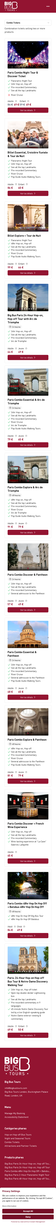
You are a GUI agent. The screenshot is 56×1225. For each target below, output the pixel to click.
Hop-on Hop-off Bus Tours (18, 1134)
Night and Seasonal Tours (17, 1138)
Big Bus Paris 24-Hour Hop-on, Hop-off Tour (27, 1167)
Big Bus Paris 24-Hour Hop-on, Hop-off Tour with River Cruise (28, 1163)
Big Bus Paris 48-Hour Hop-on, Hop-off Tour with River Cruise (28, 1178)
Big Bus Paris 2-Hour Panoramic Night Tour (27, 1174)
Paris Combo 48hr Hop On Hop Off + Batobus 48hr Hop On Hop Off (28, 1171)
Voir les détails (26, 110)
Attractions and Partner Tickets (21, 1145)
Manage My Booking (15, 1113)
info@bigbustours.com (16, 1087)
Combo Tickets (12, 1142)
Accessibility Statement (17, 1116)
